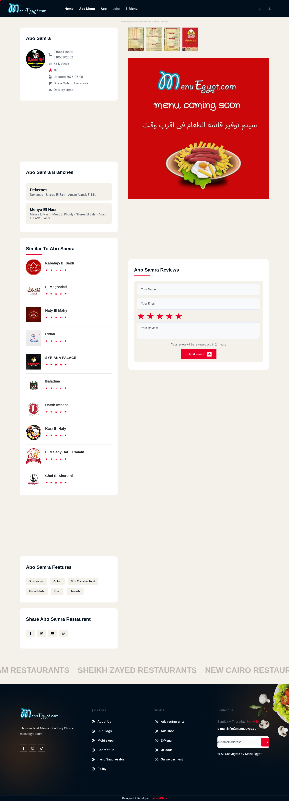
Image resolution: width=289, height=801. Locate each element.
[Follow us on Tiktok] (41, 748)
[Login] (269, 8)
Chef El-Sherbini (59, 476)
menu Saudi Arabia (111, 759)
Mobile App (106, 740)
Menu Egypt (253, 754)
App (104, 9)
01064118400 (63, 52)
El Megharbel (56, 287)
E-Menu (131, 9)
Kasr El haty (55, 429)
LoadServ (160, 798)
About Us (104, 721)
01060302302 (63, 57)
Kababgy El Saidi (59, 263)
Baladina (52, 381)
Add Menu (87, 9)
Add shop (168, 731)
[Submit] (266, 742)
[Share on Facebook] (30, 633)
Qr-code (166, 750)
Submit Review (195, 354)
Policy (102, 769)
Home (69, 9)
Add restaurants (173, 721)
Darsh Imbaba (57, 405)
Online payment (172, 759)
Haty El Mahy (56, 310)
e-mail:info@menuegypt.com (238, 729)
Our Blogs (105, 731)
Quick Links (98, 710)
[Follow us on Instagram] (32, 748)
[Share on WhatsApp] (63, 633)
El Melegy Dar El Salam (64, 452)
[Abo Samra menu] (136, 39)
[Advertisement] (69, 134)
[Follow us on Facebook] (23, 748)
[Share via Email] (52, 633)
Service (159, 710)
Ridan (50, 334)
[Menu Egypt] (27, 8)
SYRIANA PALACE (60, 358)
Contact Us (106, 750)
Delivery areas (63, 90)
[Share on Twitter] (41, 633)
